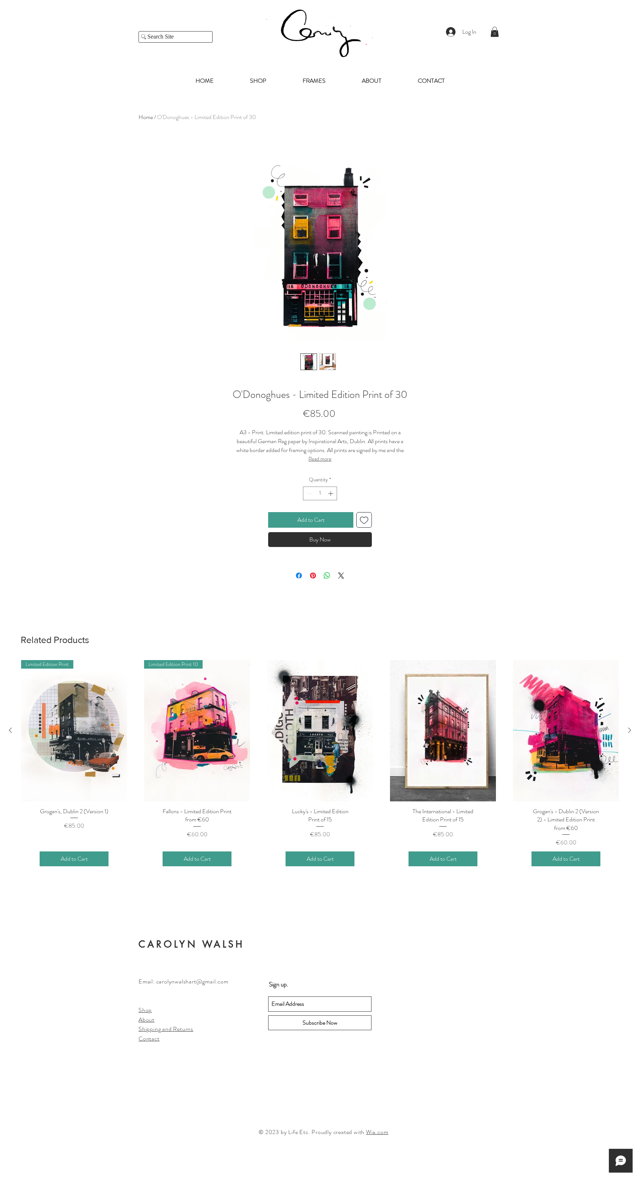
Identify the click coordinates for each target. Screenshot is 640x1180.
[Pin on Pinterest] (313, 575)
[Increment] (331, 493)
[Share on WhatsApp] (327, 575)
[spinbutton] (320, 493)
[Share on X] (341, 575)
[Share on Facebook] (298, 575)
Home (146, 117)
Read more (320, 458)
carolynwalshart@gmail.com (192, 981)
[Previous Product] (10, 730)
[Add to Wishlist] (364, 520)
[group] (320, 772)
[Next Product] (629, 730)
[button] (494, 32)
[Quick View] (320, 730)
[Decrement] (308, 493)
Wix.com (377, 1132)
